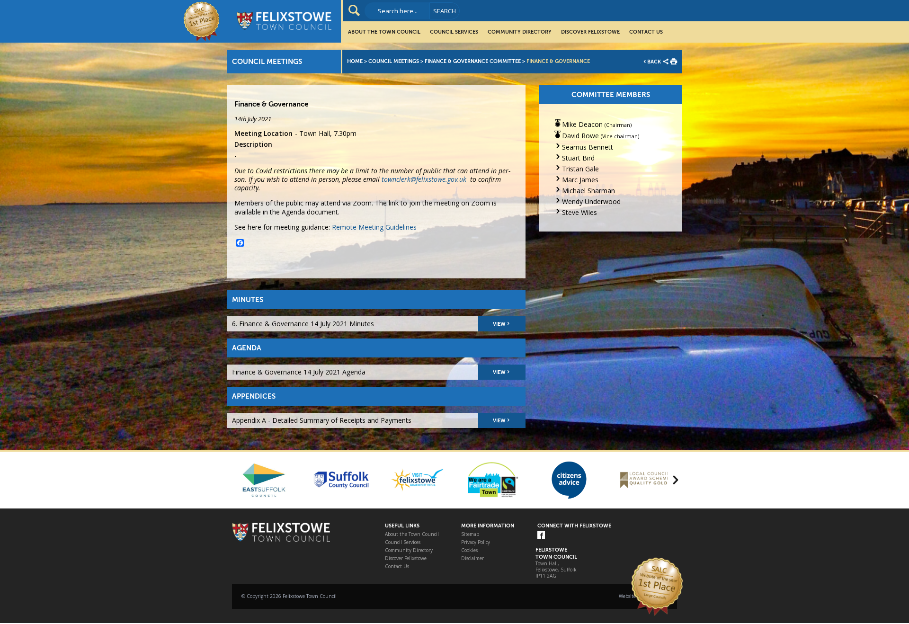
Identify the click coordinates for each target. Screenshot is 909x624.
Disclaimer (472, 558)
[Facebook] (541, 535)
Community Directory (520, 32)
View (499, 324)
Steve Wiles (579, 212)
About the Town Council (384, 32)
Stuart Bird (578, 157)
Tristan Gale (580, 168)
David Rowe (580, 135)
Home (355, 61)
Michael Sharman (588, 190)
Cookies (469, 550)
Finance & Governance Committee (473, 61)
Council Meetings (393, 61)
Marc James (580, 179)
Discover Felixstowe (590, 32)
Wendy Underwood (591, 201)
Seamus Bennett (587, 147)
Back (654, 62)
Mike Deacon (582, 124)
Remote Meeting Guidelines (374, 227)
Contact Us (646, 32)
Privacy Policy (475, 542)
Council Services (454, 32)
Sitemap (470, 534)
